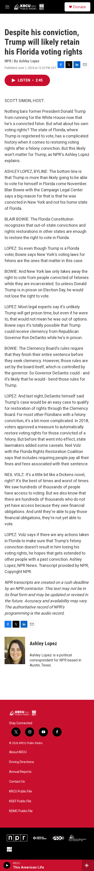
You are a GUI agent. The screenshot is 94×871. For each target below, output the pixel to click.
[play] (7, 865)
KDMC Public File (21, 811)
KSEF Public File (20, 801)
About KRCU (18, 752)
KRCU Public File (20, 791)
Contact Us (17, 781)
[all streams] (88, 865)
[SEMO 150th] (77, 837)
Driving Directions (21, 762)
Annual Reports (20, 772)
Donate (79, 7)
